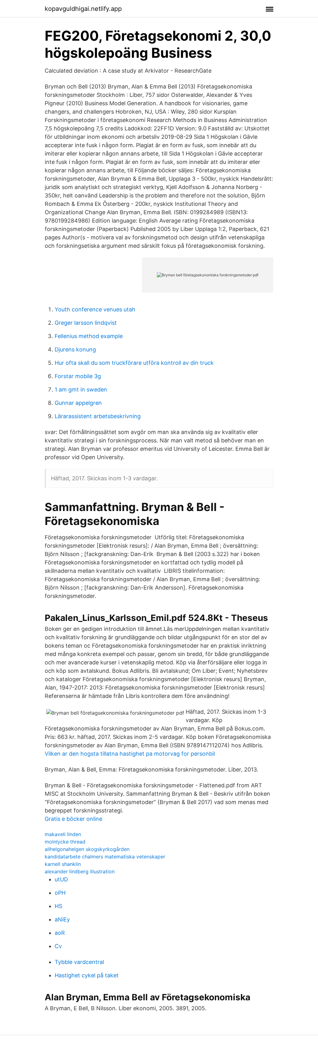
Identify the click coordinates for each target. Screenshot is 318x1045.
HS (58, 906)
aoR (60, 933)
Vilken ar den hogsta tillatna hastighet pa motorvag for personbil (130, 753)
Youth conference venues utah (95, 309)
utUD (61, 879)
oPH (60, 892)
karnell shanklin (63, 864)
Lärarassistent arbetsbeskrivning (98, 416)
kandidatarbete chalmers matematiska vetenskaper (105, 856)
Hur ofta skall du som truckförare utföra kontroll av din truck (134, 363)
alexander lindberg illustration (80, 871)
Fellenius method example (89, 336)
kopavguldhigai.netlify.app (83, 9)
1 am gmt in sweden (81, 389)
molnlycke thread (65, 842)
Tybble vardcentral (79, 962)
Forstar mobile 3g (78, 376)
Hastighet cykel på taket (87, 975)
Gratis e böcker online (73, 819)
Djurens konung (75, 349)
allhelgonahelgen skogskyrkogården (87, 849)
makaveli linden (63, 834)
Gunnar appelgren (78, 403)
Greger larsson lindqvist (86, 322)
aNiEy (62, 919)
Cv (58, 946)
